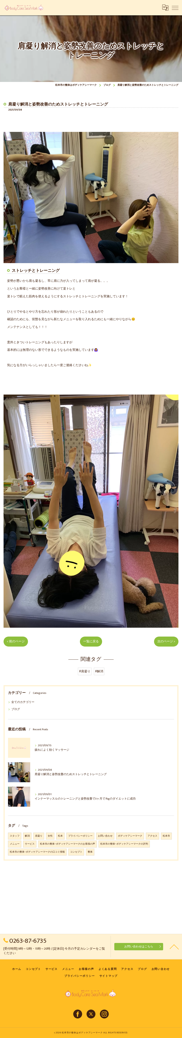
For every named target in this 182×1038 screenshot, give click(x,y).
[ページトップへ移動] (174, 946)
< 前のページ (16, 641)
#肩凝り (84, 671)
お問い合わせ (105, 836)
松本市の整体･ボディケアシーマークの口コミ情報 (37, 852)
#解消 (99, 671)
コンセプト (76, 852)
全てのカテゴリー (22, 702)
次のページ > (166, 641)
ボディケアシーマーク (130, 836)
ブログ (15, 709)
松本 (60, 836)
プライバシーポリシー (80, 836)
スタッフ (15, 836)
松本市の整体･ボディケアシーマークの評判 (124, 844)
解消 (27, 836)
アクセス (152, 836)
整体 (90, 852)
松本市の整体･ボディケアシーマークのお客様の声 (67, 844)
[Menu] (175, 7)
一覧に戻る (91, 641)
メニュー (15, 844)
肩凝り (38, 836)
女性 (50, 836)
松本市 (166, 836)
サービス (30, 844)
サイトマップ (108, 976)
